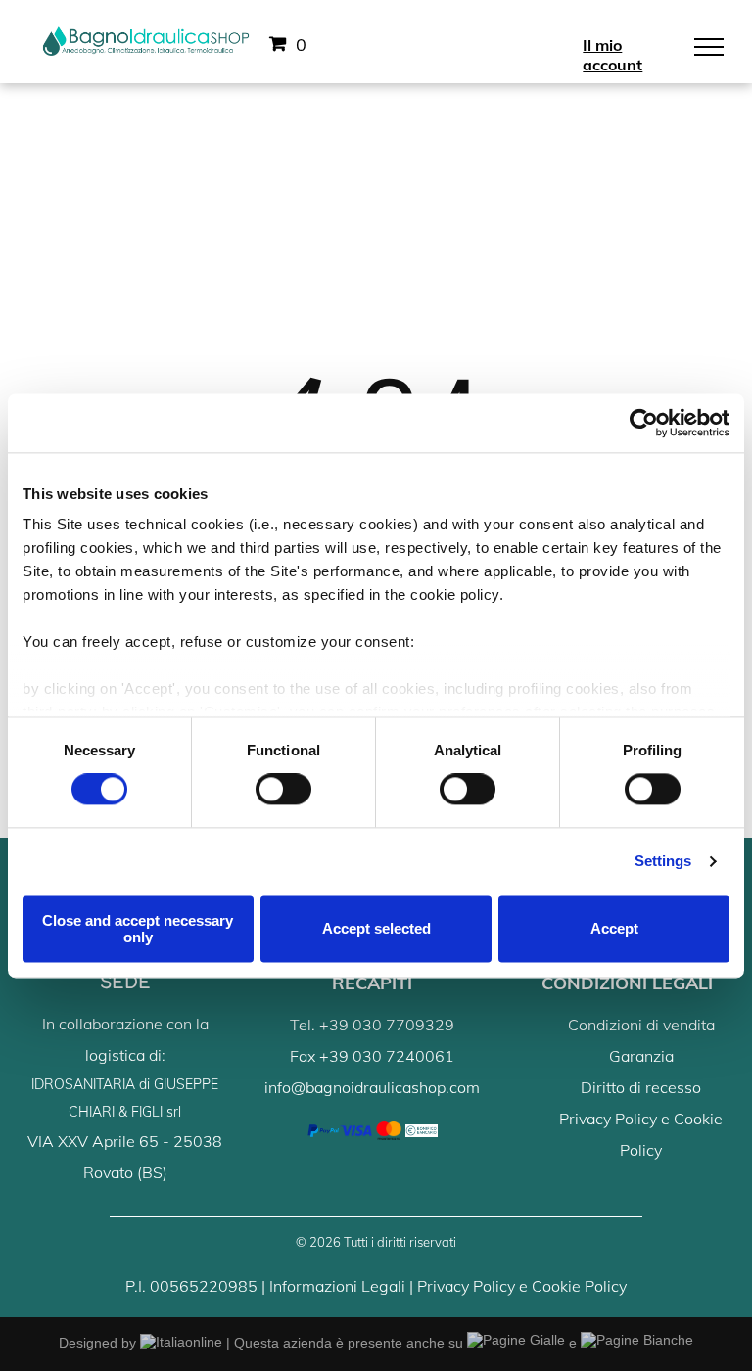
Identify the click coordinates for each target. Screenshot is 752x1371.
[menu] (708, 47)
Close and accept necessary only (137, 928)
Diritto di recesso (641, 1087)
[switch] (283, 789)
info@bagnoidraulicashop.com (372, 1087)
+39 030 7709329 (386, 1024)
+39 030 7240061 (386, 1056)
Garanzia (641, 1056)
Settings (663, 861)
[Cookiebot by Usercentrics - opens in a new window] (643, 422)
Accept (614, 929)
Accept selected (376, 929)
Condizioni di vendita (641, 1024)
